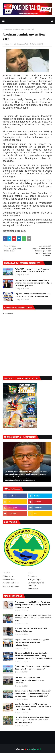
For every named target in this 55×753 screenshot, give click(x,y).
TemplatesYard (35, 749)
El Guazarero (8, 576)
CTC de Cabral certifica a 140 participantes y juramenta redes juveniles (29, 680)
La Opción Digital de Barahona (36, 584)
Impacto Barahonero (11, 583)
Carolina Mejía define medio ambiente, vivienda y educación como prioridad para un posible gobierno (33, 283)
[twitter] (40, 496)
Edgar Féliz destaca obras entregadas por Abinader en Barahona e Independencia (32, 642)
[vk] (40, 507)
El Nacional (32, 576)
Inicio (5, 29)
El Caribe (6, 573)
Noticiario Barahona (11, 586)
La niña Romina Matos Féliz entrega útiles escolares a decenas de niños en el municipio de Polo (33, 706)
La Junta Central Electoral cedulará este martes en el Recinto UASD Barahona (32, 295)
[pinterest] (40, 501)
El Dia (30, 573)
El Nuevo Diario (9, 579)
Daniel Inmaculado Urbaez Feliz (16, 44)
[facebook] (15, 496)
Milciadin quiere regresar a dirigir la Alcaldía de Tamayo (31, 629)
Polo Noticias (33, 588)
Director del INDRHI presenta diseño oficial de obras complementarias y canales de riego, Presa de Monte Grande (33, 655)
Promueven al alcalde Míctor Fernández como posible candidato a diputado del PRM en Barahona (32, 604)
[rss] (15, 501)
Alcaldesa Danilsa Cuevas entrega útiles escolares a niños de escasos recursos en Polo (33, 618)
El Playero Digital (35, 579)
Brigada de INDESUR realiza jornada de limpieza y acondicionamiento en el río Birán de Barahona (32, 720)
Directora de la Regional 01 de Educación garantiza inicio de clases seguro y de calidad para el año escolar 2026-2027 (33, 693)
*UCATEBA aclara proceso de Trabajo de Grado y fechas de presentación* (32, 270)
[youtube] (15, 513)
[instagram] (15, 507)
